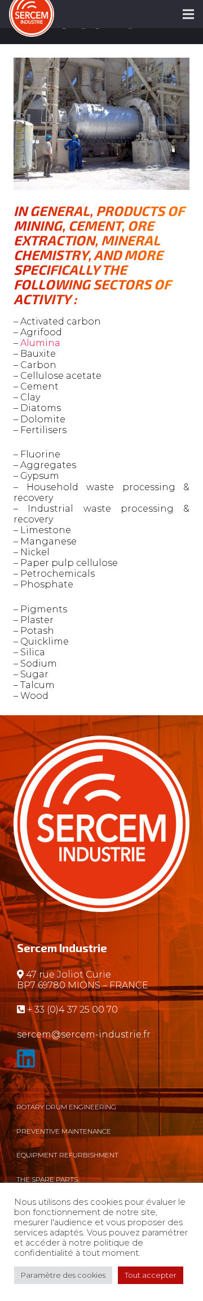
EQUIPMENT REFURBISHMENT (67, 1155)
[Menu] (188, 14)
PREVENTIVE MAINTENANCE (63, 1131)
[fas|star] (101, 1061)
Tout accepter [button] (150, 1275)
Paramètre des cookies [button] (63, 1275)
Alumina (40, 343)
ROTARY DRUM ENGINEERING (66, 1107)
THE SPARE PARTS (47, 1179)
